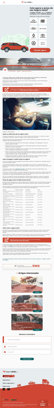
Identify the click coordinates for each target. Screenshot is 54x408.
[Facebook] (4, 390)
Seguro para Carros (20, 291)
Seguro (19, 71)
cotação (11, 245)
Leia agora (37, 292)
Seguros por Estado (26, 71)
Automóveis (19, 310)
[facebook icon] (36, 266)
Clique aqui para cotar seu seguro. (29, 90)
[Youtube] (8, 390)
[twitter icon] (38, 266)
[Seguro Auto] (5, 70)
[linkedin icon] (33, 266)
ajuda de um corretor (20, 169)
